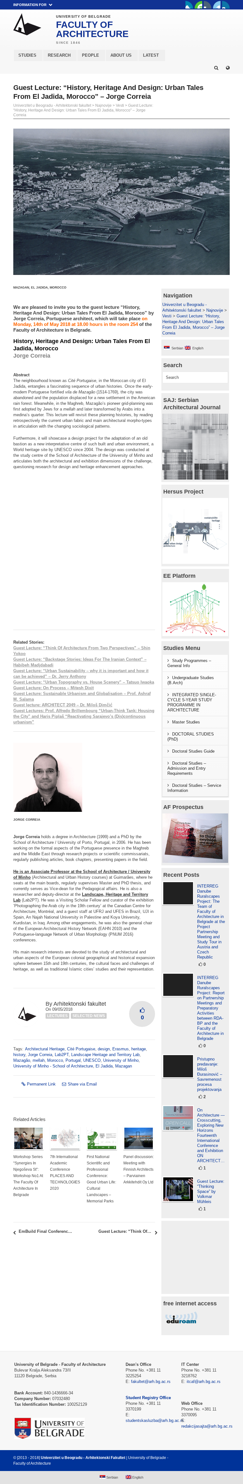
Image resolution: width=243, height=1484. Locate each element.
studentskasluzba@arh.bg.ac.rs (155, 1420)
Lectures (57, 1016)
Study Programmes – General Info (189, 663)
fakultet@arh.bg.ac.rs (151, 1381)
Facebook (189, 5)
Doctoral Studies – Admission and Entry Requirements (186, 768)
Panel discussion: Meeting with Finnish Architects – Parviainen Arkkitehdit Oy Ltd (138, 1169)
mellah (39, 1060)
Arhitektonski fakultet (79, 1004)
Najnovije (103, 105)
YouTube (198, 5)
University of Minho (121, 1060)
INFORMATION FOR (30, 5)
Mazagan (123, 1066)
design (104, 1049)
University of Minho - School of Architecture (53, 1066)
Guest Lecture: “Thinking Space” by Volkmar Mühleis (210, 1191)
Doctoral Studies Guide (193, 751)
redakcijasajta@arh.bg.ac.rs (207, 1426)
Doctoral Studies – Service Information (194, 788)
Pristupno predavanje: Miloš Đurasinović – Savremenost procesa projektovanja (209, 1074)
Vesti (120, 105)
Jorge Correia (40, 1054)
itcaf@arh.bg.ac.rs (204, 1381)
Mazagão (21, 1060)
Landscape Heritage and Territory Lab (105, 1054)
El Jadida (104, 1066)
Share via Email (82, 1084)
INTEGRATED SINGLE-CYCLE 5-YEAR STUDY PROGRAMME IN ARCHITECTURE (191, 702)
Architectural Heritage (45, 1049)
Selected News (88, 1016)
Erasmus (120, 1049)
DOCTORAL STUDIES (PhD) (190, 737)
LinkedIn (217, 5)
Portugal (73, 1060)
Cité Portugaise (81, 1049)
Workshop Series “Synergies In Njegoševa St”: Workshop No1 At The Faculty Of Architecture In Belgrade (28, 1176)
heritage (138, 1049)
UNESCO (92, 1060)
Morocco (55, 1060)
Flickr (207, 5)
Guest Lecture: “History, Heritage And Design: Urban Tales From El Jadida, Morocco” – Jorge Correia (83, 110)
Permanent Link (41, 1084)
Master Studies (186, 722)
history (19, 1054)
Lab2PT (62, 1054)
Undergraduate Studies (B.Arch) (190, 680)
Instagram (226, 5)
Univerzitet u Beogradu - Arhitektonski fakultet (52, 105)
